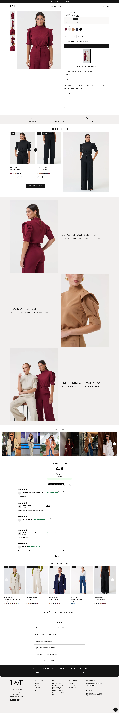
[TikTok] (18, 700)
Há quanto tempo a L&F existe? (45, 635)
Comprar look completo (36, 185)
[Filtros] (65, 484)
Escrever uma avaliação (56, 484)
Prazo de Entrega (56, 683)
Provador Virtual (70, 41)
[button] (45, 6)
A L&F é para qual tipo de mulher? (45, 654)
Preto (80, 29)
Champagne (69, 29)
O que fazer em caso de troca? (44, 648)
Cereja (65, 29)
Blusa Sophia (14, 167)
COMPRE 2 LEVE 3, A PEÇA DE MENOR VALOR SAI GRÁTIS (59, 1)
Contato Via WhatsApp (58, 692)
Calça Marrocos (99, 598)
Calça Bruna (75, 598)
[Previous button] (39, 2)
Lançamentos (72, 687)
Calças (37, 685)
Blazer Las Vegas (9, 598)
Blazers (37, 683)
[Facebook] (11, 700)
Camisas (37, 687)
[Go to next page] (66, 556)
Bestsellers (72, 685)
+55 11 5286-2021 (19, 696)
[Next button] (80, 2)
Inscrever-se (84, 672)
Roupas (71, 683)
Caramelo (73, 29)
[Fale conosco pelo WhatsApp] (115, 710)
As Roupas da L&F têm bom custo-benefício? (49, 628)
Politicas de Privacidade (58, 690)
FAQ (53, 694)
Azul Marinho (77, 29)
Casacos (37, 689)
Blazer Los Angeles (54, 598)
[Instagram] (14, 700)
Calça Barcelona (42, 167)
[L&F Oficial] (13, 6)
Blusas (37, 690)
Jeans (36, 692)
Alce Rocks (67, 708)
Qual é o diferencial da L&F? (43, 641)
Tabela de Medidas (83, 41)
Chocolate (42, 173)
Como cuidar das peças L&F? (44, 661)
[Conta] (103, 6)
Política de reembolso (57, 685)
